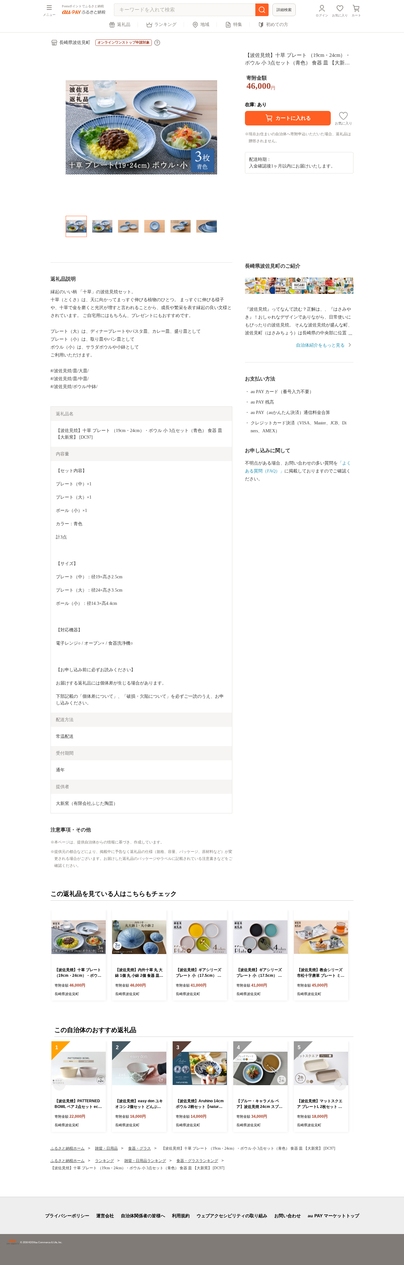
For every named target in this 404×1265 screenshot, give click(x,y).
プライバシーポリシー (67, 1215)
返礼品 (123, 24)
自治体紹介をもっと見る (320, 345)
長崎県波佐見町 (74, 42)
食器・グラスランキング (197, 1161)
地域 (204, 24)
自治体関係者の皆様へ (143, 1215)
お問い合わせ (287, 1215)
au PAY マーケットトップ (333, 1215)
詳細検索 (284, 10)
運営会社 (105, 1215)
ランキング (165, 24)
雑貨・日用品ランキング (145, 1161)
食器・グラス (139, 1148)
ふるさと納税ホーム (67, 1148)
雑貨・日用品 (106, 1148)
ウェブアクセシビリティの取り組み (232, 1215)
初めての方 (277, 24)
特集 (237, 24)
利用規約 (181, 1215)
